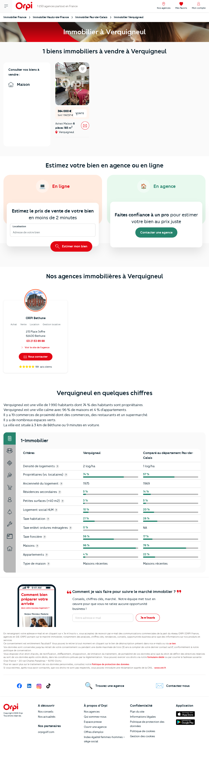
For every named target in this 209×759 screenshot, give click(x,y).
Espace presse (93, 721)
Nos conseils (45, 711)
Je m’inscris (148, 617)
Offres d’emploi (93, 732)
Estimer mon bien (74, 246)
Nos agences (92, 711)
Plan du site (137, 711)
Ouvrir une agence (95, 726)
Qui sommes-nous (95, 716)
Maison (23, 84)
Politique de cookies (142, 731)
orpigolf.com (46, 732)
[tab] (9, 438)
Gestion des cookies (142, 736)
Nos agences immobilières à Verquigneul (104, 276)
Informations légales (143, 716)
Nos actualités (46, 716)
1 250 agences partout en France (57, 6)
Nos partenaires (49, 726)
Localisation (19, 226)
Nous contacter (38, 356)
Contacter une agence (156, 232)
